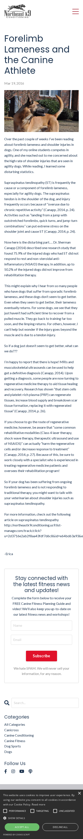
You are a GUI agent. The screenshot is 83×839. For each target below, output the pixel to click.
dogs (8, 752)
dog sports (12, 746)
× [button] (79, 793)
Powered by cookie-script (16, 834)
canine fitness (14, 741)
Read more (38, 804)
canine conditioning (19, 735)
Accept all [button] (22, 827)
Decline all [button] (60, 827)
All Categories (14, 724)
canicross (11, 730)
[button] (41, 818)
